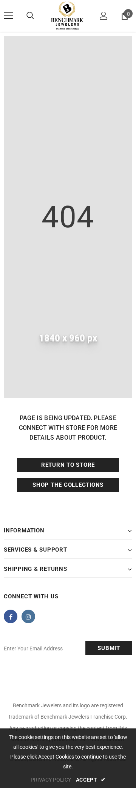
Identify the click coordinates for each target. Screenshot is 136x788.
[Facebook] (10, 616)
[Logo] (67, 16)
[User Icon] (104, 16)
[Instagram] (28, 616)
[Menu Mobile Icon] (8, 15)
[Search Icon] (30, 16)
